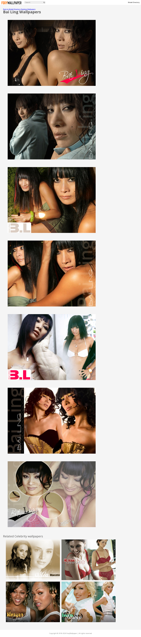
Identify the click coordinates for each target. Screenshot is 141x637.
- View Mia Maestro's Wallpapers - (33, 564)
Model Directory (134, 2)
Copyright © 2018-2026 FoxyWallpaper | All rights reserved (70, 633)
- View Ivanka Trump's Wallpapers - (88, 606)
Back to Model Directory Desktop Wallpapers (19, 9)
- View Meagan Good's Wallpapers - (33, 606)
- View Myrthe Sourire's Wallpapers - (88, 564)
